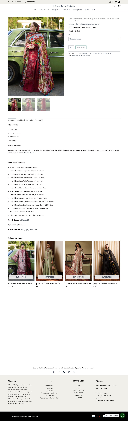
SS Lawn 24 (25, 220)
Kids (93, 10)
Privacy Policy (49, 395)
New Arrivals (43, 10)
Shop (78, 388)
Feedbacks (78, 398)
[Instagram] (110, 2)
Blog (78, 385)
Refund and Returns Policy (49, 398)
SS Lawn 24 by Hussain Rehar (80, 55)
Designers (55, 10)
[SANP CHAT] (119, 2)
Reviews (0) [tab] (39, 120)
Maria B (65, 10)
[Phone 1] (64, 372)
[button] (114, 6)
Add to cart (81, 47)
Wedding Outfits (77, 10)
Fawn (35, 230)
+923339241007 (31, 2)
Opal (26, 230)
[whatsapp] (74, 372)
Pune (22, 230)
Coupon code (78, 395)
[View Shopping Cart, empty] (118, 5)
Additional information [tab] (26, 120)
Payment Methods (78, 390)
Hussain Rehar (78, 19)
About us (49, 388)
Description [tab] (12, 120)
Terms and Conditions (49, 393)
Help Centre (78, 393)
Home (34, 10)
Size (69, 35)
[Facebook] (113, 2)
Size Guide (49, 390)
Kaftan (87, 10)
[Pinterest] (116, 2)
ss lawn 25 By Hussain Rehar (93, 19)
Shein (31, 230)
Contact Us (49, 386)
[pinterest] (69, 372)
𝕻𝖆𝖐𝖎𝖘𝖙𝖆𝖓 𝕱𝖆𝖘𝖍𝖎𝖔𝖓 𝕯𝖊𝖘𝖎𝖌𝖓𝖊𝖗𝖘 (64, 6)
